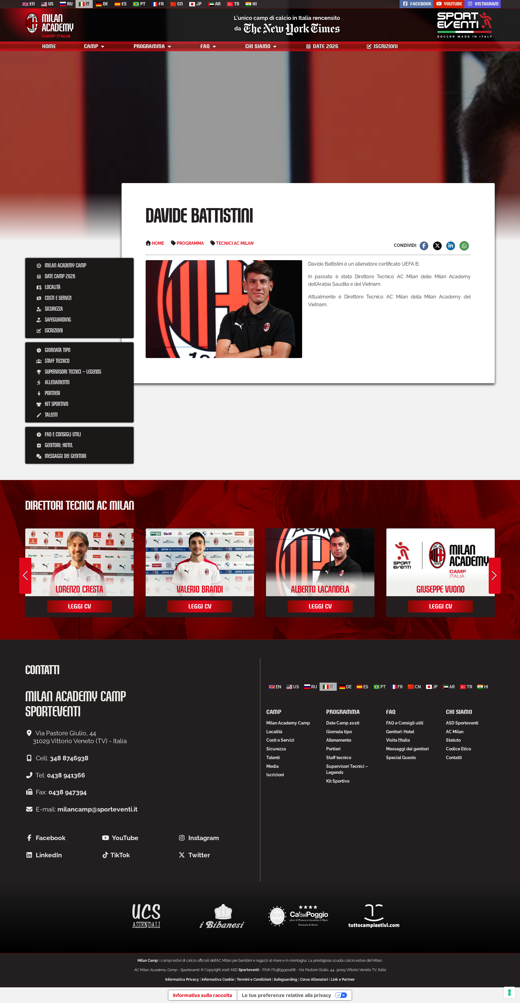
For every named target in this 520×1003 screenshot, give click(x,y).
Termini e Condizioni (254, 979)
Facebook (420, 4)
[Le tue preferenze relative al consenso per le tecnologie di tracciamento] (509, 992)
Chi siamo (258, 46)
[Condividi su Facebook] (424, 245)
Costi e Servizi (58, 297)
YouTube (452, 4)
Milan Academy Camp (65, 265)
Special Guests (401, 757)
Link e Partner (343, 979)
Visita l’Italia (398, 740)
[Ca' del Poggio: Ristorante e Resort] (298, 916)
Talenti (51, 414)
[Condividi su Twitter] (437, 245)
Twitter (199, 855)
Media (272, 766)
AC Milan (454, 731)
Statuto (453, 740)
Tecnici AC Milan (235, 243)
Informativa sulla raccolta (202, 995)
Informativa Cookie (218, 979)
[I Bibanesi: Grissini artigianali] (222, 916)
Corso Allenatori (314, 979)
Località (52, 287)
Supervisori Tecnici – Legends (72, 371)
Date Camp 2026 (59, 276)
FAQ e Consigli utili (62, 434)
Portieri (52, 393)
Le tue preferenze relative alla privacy (286, 995)
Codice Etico (458, 748)
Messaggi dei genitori (65, 456)
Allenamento (57, 382)
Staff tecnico (57, 360)
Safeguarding (57, 319)
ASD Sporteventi (462, 723)
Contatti (454, 757)
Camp (92, 46)
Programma (150, 46)
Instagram (486, 4)
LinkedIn (49, 855)
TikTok (120, 855)
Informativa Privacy (182, 979)
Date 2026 (324, 46)
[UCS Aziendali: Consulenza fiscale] (146, 916)
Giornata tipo (57, 350)
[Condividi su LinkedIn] (450, 245)
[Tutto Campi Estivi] (374, 916)
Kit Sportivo (56, 403)
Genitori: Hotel (58, 445)
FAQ (205, 46)
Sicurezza (53, 308)
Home (49, 46)
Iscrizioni (385, 46)
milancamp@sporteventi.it (97, 809)
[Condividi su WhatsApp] (464, 246)
